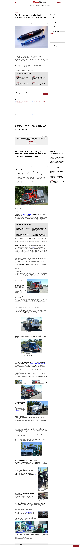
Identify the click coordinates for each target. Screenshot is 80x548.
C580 (16, 293)
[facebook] (28, 23)
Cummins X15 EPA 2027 (29, 309)
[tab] (17, 130)
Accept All (76, 546)
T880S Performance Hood (19, 363)
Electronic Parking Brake (32, 510)
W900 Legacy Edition (29, 471)
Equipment (16, 12)
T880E (17, 416)
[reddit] (32, 23)
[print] (47, 23)
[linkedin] (29, 23)
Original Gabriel (19, 50)
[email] (34, 23)
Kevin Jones (17, 161)
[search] (17, 2)
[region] (31, 133)
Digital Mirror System (28, 520)
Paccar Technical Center (27, 212)
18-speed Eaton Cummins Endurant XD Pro (37, 367)
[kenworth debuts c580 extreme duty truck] (36, 388)
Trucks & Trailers (18, 147)
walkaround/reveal (42, 299)
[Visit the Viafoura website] (45, 134)
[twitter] (31, 23)
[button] (15, 2)
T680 (33, 247)
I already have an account (31, 141)
